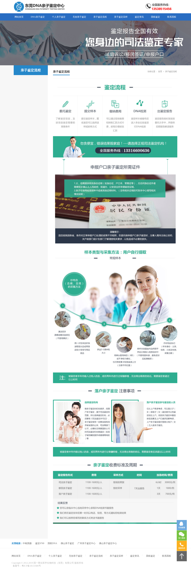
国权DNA (52, 543)
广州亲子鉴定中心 (87, 543)
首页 (160, 71)
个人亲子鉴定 (55, 556)
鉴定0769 (39, 543)
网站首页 (16, 556)
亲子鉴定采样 (116, 556)
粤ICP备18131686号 (31, 566)
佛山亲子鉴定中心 (108, 543)
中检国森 (27, 543)
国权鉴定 (150, 556)
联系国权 (166, 556)
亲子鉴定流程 (171, 71)
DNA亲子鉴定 (35, 556)
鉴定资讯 (134, 556)
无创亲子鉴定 (75, 556)
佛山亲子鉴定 (67, 543)
